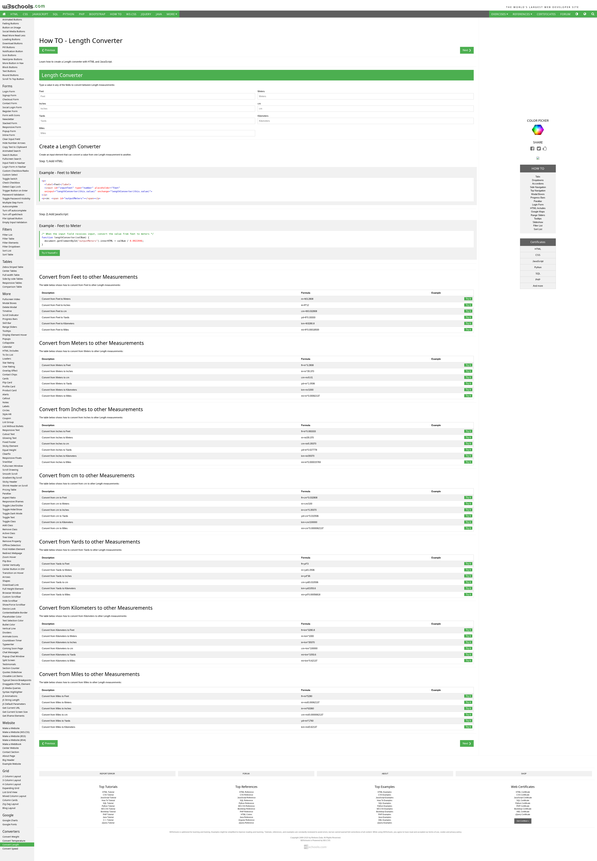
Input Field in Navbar (13, 162)
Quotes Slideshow (12, 672)
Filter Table (8, 238)
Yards (42, 116)
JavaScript (537, 261)
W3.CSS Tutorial (108, 809)
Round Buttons (10, 75)
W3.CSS (131, 14)
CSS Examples (384, 795)
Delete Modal (9, 307)
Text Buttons (9, 71)
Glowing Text (9, 437)
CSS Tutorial (108, 795)
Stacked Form (9, 123)
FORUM (565, 14)
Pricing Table (9, 489)
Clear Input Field (11, 139)
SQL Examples (384, 803)
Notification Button (12, 51)
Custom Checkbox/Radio (15, 170)
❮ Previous (48, 50)
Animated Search (11, 150)
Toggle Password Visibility (16, 198)
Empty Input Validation (14, 222)
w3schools (23, 5)
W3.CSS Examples (385, 809)
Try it (468, 298)
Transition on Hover (13, 572)
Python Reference (246, 803)
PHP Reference (246, 812)
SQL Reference (246, 800)
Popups (6, 338)
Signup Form (9, 95)
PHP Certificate (522, 806)
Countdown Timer (12, 640)
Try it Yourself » (49, 252)
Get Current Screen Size (15, 711)
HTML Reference (246, 792)
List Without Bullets (12, 426)
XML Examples (384, 820)
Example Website (11, 763)
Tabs (537, 176)
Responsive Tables (12, 282)
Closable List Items (12, 676)
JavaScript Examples (384, 798)
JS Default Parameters (14, 703)
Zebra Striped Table (12, 266)
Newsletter (8, 119)
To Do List (7, 354)
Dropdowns (538, 180)
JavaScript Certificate (523, 798)
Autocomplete (10, 206)
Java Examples (384, 817)
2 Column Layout (11, 776)
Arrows (6, 576)
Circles (5, 410)
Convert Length (10, 844)
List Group (8, 422)
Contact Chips (9, 374)
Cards (5, 378)
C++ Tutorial (108, 820)
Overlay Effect (9, 370)
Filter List (7, 234)
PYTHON (68, 14)
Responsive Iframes (12, 501)
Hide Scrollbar (10, 600)
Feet (41, 91)
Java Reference (246, 817)
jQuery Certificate (523, 814)
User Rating (8, 366)
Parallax (6, 493)
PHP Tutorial (108, 814)
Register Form (10, 111)
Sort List (6, 250)
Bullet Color (8, 624)
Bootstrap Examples (384, 812)
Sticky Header (9, 481)
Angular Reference (246, 820)
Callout (6, 398)
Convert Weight (10, 836)
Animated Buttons (12, 19)
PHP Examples (384, 814)
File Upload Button (12, 218)
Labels (5, 406)
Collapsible (8, 342)
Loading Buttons (11, 39)
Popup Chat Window (13, 656)
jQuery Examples (384, 823)
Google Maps (538, 211)
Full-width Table (10, 274)
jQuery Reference (246, 823)
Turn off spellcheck (12, 214)
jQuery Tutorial (108, 823)
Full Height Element (12, 588)
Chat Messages (10, 652)
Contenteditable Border (15, 612)
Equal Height (9, 449)
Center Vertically (11, 564)
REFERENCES (522, 14)
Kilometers (263, 116)
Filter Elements (10, 242)
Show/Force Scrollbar (13, 604)
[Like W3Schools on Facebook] (545, 149)
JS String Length (10, 699)
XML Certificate (522, 812)
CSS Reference (246, 795)
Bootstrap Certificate (522, 809)
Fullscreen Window (12, 465)
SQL (55, 14)
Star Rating (8, 362)
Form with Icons (11, 115)
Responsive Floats (12, 457)
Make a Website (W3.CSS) (16, 732)
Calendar (7, 346)
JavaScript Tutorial (108, 798)
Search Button (10, 154)
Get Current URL (11, 707)
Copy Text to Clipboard (14, 146)
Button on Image (11, 27)
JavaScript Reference (246, 798)
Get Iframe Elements (13, 715)
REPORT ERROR (107, 774)
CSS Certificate (522, 795)
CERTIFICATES (546, 14)
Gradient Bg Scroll (12, 477)
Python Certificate (522, 803)
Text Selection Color (12, 620)
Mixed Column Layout (14, 796)
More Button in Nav (13, 63)
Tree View (7, 537)
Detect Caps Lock (11, 186)
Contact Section (10, 751)
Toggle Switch (9, 178)
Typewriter (8, 644)
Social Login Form (12, 107)
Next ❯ (467, 50)
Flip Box (6, 561)
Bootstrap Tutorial (108, 812)
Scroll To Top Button (13, 78)
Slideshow (538, 222)
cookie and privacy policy (450, 832)
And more (538, 285)
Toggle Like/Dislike (12, 505)
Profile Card (8, 386)
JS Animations (9, 695)
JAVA (159, 14)
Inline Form (8, 134)
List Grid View (9, 792)
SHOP (523, 774)
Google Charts (10, 820)
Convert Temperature (13, 840)
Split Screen (8, 660)
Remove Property (11, 541)
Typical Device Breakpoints (16, 680)
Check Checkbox (11, 182)
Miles (42, 128)
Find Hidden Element (13, 549)
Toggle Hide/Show (12, 509)
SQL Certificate (522, 800)
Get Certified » (523, 821)
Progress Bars (9, 318)
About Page (8, 755)
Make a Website (10, 728)
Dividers (6, 632)
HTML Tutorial (108, 792)
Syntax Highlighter (12, 691)
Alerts (5, 394)
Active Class (8, 533)
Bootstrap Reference (246, 809)
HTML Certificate (523, 792)
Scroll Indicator (10, 315)
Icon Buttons (9, 55)
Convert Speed (10, 848)
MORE (171, 14)
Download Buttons (12, 43)
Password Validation (13, 194)
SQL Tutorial (108, 803)
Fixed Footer (9, 441)
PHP (82, 14)
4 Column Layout (11, 784)
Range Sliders (9, 326)
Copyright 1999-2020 (299, 838)
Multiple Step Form (12, 202)
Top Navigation (537, 190)
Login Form (8, 91)
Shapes (6, 580)
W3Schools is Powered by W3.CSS (315, 840)
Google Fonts (9, 824)
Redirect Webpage (12, 553)
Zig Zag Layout (10, 803)
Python (537, 267)
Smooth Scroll (9, 473)
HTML (14, 14)
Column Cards (10, 800)
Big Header (8, 759)
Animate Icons (10, 636)
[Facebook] (532, 149)
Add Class (7, 525)
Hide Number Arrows (13, 142)
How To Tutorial (108, 800)
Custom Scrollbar (11, 596)
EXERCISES (499, 14)
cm (259, 103)
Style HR (6, 414)
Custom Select (10, 174)
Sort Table (7, 254)
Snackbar (7, 461)
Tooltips (6, 330)
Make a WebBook (11, 744)
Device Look (9, 608)
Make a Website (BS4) (14, 739)
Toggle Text (8, 517)
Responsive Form (11, 127)
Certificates (537, 242)
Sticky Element (10, 445)
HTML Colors (246, 814)
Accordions (538, 183)
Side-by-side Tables (12, 278)
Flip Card (7, 382)
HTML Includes (10, 350)
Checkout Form (10, 99)
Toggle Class (9, 521)
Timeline (7, 310)
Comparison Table (12, 286)
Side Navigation (538, 187)
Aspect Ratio (9, 497)
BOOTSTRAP (97, 14)
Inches (42, 103)
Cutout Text (8, 434)
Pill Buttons (8, 47)
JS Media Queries (11, 688)
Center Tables (9, 270)
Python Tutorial (108, 806)
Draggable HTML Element (16, 683)
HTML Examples (385, 792)
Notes (5, 402)
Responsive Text (11, 430)
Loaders (6, 358)
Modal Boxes (9, 303)
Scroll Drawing (10, 469)
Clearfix (6, 453)
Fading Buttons (10, 23)
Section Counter (10, 668)
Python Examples (384, 806)
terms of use (434, 832)
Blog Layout (8, 807)
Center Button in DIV (13, 568)
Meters (261, 91)
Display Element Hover (14, 334)
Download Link (10, 584)
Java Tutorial (108, 817)
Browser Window (11, 592)
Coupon (6, 418)
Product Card (9, 390)
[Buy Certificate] (538, 158)
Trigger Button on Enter (15, 190)
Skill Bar (6, 322)
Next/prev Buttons (12, 59)
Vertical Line (9, 628)
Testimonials (9, 664)
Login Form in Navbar (14, 166)
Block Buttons (9, 67)
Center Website (10, 747)
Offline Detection (11, 545)
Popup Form (9, 131)
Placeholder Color (11, 616)
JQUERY (146, 14)
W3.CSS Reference (246, 806)
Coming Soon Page (12, 648)
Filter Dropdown (11, 246)
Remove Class (9, 529)
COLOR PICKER (538, 120)
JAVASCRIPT (40, 14)
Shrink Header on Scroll (15, 485)
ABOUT (385, 774)
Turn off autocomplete (14, 210)
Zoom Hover (9, 556)
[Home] (4, 14)
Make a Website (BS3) (14, 736)
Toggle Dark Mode (12, 513)
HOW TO (116, 14)
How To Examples (384, 800)
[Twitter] (539, 149)
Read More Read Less (13, 35)
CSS (25, 14)
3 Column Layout (11, 780)
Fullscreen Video (11, 299)
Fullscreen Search (11, 158)
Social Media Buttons (13, 31)
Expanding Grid (10, 788)
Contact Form (9, 103)
